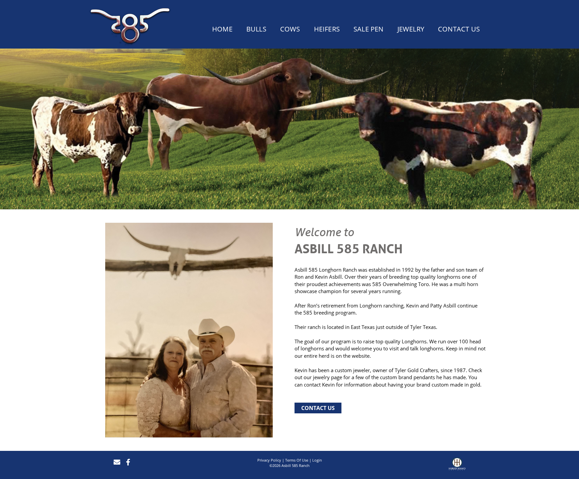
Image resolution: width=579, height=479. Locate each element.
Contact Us (318, 408)
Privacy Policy (269, 460)
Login (317, 460)
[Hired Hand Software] (457, 465)
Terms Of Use (296, 460)
